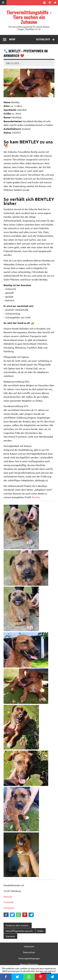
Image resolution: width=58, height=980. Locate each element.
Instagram (9, 907)
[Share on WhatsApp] (18, 915)
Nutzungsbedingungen (29, 958)
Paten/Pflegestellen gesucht (19, 930)
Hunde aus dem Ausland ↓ (17, 925)
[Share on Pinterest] (24, 915)
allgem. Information (29, 964)
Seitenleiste (43, 39)
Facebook (9, 901)
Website (8, 896)
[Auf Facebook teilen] (6, 915)
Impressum (29, 946)
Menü (12, 39)
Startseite (10, 936)
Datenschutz (29, 952)
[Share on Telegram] (31, 915)
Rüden (40, 930)
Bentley (36, 497)
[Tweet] (12, 915)
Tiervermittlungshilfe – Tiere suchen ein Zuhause (29, 17)
